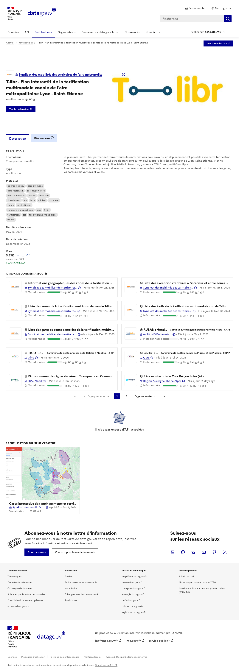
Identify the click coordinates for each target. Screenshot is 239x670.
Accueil (10, 42)
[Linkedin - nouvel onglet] (172, 552)
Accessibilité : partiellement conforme (126, 657)
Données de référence (19, 582)
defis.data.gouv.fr (131, 600)
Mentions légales (92, 657)
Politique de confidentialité (64, 657)
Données (13, 32)
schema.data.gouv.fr (18, 606)
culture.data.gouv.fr (132, 606)
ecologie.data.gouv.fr (133, 594)
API (27, 32)
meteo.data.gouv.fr (132, 582)
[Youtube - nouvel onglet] (204, 552)
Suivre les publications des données (26, 594)
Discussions (44, 138)
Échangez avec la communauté (81, 594)
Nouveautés (132, 32)
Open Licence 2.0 (104, 665)
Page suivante (143, 396)
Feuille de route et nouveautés (81, 582)
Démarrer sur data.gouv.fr (97, 32)
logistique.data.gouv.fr (134, 612)
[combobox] (196, 18)
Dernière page (164, 396)
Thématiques (14, 576)
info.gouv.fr (133, 641)
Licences (12, 657)
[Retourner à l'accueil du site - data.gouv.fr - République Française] (51, 636)
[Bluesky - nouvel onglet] (193, 552)
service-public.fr (159, 641)
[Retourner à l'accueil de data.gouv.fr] (42, 13)
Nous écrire (152, 32)
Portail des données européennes (25, 600)
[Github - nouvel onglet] (214, 552)
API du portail (186, 576)
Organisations (66, 32)
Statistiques (71, 600)
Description (17, 138)
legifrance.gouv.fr (106, 641)
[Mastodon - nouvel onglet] (183, 552)
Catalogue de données (19, 588)
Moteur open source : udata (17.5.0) (197, 582)
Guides (68, 576)
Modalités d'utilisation (33, 657)
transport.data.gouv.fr (134, 588)
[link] (195, 8)
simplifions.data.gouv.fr (134, 576)
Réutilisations (43, 32)
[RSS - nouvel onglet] (225, 552)
